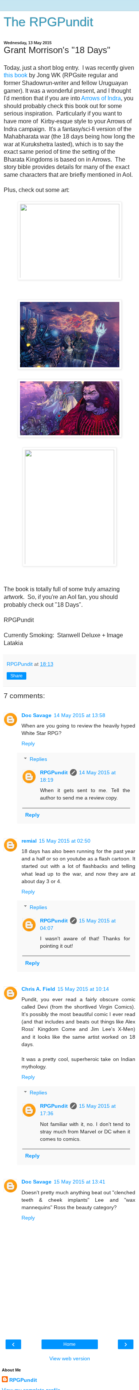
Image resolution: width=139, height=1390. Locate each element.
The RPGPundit (48, 22)
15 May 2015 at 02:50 (64, 841)
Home (69, 1344)
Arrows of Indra (101, 98)
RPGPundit (54, 772)
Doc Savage (36, 715)
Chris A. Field (38, 989)
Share (16, 675)
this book (16, 75)
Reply (28, 743)
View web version (69, 1358)
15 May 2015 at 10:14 (83, 989)
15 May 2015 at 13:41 (79, 1182)
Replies (38, 759)
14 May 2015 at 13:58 (79, 715)
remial (29, 841)
